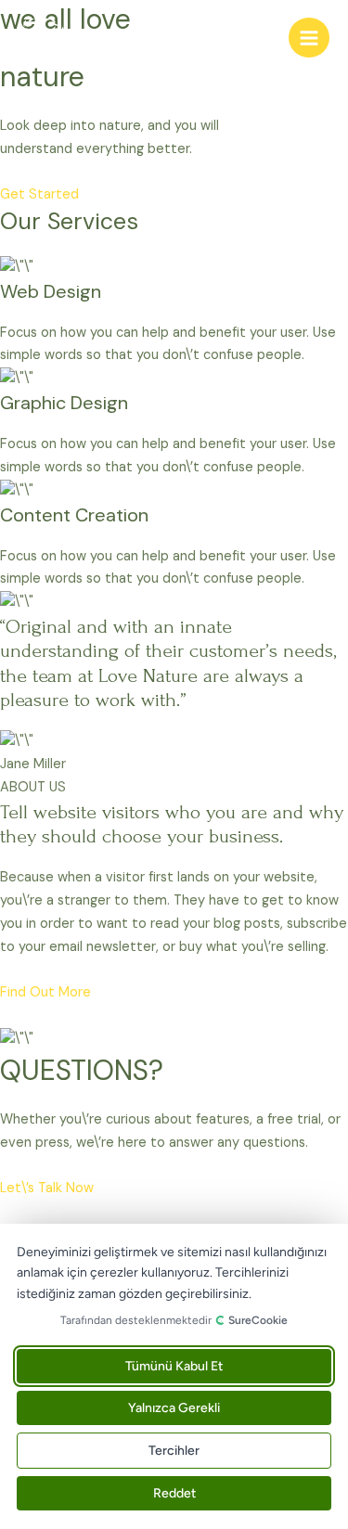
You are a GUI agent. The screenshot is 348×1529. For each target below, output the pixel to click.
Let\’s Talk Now (47, 1188)
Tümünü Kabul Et (174, 1366)
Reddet (174, 1493)
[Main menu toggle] (309, 38)
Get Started (39, 194)
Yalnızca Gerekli (174, 1408)
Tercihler (174, 1450)
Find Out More (45, 992)
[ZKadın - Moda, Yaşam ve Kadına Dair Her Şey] (42, 38)
